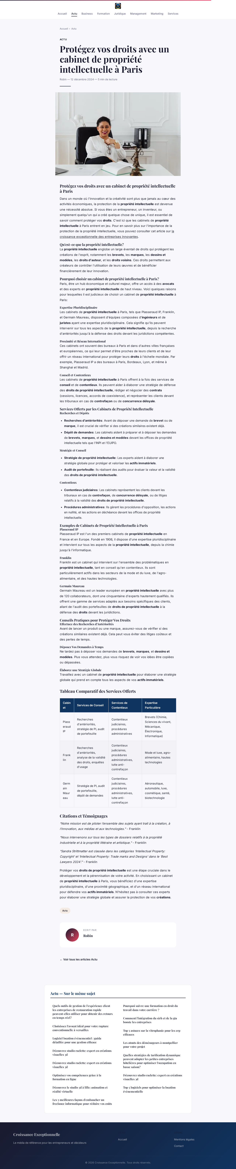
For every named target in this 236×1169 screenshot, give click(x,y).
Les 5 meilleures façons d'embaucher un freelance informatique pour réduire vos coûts (82, 1102)
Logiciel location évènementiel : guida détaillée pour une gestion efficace (77, 1040)
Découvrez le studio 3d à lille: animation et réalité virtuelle (80, 1089)
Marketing (157, 13)
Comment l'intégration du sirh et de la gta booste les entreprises (150, 1020)
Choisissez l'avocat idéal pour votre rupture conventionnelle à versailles (81, 1028)
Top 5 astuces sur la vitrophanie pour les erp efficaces (151, 1032)
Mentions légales (184, 1139)
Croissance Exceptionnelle (36, 1134)
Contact (179, 1145)
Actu (74, 13)
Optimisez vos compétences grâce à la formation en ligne (77, 1077)
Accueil (62, 13)
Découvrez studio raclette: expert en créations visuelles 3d (82, 1052)
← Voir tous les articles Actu (78, 959)
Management (138, 13)
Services (173, 13)
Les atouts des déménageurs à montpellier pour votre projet (150, 1044)
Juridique (120, 13)
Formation (103, 13)
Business (87, 13)
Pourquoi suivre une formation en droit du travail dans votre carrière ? (150, 1008)
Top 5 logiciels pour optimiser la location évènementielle (149, 1089)
